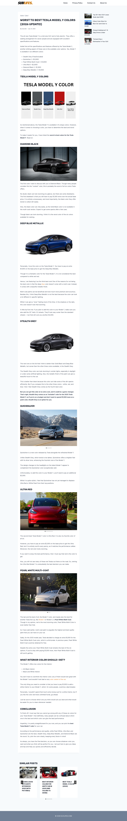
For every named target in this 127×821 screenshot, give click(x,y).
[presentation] (28, 772)
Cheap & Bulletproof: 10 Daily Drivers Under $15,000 (96, 32)
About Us (103, 3)
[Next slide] (76, 428)
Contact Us (91, 3)
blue (43, 284)
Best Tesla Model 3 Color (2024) (68, 784)
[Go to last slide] (21, 428)
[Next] (75, 782)
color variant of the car (58, 679)
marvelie (24, 28)
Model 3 (41, 620)
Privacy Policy (77, 3)
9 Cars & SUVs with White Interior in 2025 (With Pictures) (27, 786)
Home (65, 3)
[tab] (46, 531)
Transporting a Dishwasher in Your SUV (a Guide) (96, 41)
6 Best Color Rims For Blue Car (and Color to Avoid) (96, 24)
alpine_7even (50, 528)
